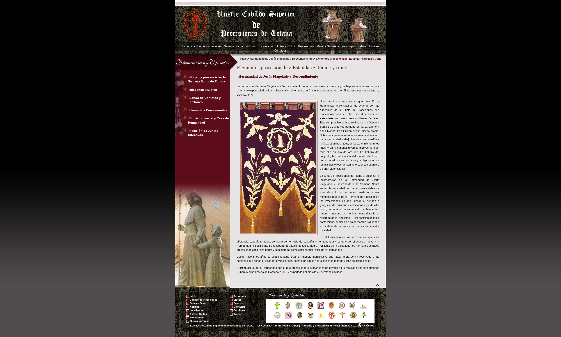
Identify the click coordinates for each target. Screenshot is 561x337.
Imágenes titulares (203, 89)
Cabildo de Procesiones (206, 46)
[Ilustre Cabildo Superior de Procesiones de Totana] (195, 24)
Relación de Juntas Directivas (203, 133)
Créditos (369, 325)
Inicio (185, 46)
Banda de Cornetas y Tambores (204, 100)
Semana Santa (233, 46)
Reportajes (348, 46)
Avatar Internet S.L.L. (345, 325)
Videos (362, 46)
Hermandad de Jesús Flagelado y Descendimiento (281, 58)
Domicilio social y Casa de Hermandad (208, 120)
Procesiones (306, 46)
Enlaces (374, 46)
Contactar (280, 50)
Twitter (237, 314)
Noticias (250, 46)
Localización (266, 46)
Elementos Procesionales (208, 110)
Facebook (239, 310)
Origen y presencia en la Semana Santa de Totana (207, 79)
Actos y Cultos (286, 46)
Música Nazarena (328, 46)
